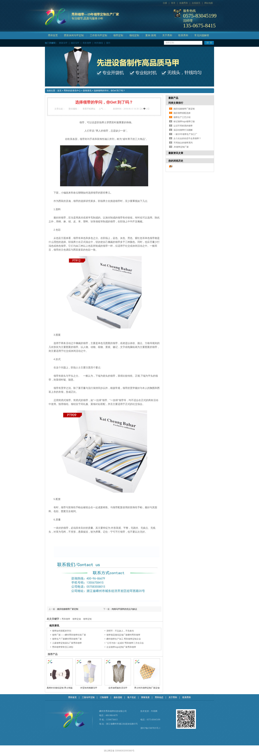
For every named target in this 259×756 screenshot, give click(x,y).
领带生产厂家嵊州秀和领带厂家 (67, 639)
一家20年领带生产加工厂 (185, 134)
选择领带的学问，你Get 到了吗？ (109, 90)
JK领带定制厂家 (181, 147)
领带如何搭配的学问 (61, 631)
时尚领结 (98, 43)
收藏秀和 (183, 3)
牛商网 (154, 711)
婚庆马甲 (75, 43)
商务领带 (87, 43)
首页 (59, 90)
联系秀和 (183, 35)
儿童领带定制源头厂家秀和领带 (67, 643)
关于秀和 (167, 35)
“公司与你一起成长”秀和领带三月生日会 (125, 643)
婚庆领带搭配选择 (182, 113)
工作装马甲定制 (98, 35)
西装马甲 (63, 43)
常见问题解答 (201, 35)
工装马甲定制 (88, 697)
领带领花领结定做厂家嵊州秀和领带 (123, 635)
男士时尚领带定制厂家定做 (147, 688)
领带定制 (118, 35)
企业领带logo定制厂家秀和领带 (121, 647)
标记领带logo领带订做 (184, 121)
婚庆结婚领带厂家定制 (67, 609)
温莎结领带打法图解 (183, 130)
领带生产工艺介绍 (182, 117)
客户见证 (131, 697)
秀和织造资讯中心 (72, 90)
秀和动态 (159, 697)
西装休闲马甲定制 (74, 35)
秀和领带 (66, 619)
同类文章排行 (175, 102)
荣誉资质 (145, 697)
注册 (165, 3)
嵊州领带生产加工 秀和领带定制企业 (123, 639)
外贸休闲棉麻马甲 (88, 688)
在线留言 (196, 3)
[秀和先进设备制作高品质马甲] (129, 67)
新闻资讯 (87, 90)
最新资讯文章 (175, 153)
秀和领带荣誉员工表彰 (62, 647)
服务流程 (118, 697)
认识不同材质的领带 (183, 125)
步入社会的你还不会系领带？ (187, 138)
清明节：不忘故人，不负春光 (120, 631)
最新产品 (173, 97)
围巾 (108, 43)
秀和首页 (53, 35)
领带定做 (76, 619)
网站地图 (208, 3)
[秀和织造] (44, 26)
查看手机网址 (89, 109)
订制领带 (104, 697)
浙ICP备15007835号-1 (150, 728)
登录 (173, 3)
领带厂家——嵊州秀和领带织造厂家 (69, 635)
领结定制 (134, 35)
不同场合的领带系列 (183, 142)
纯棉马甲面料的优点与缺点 (124, 609)
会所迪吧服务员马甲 (117, 688)
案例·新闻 (150, 35)
